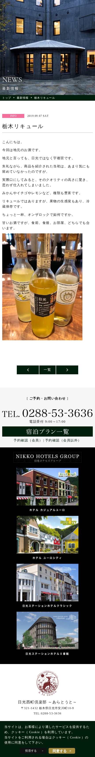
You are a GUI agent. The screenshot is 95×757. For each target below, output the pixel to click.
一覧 (47, 369)
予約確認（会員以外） (63, 440)
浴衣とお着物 (28, 369)
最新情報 (23, 98)
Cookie (34, 732)
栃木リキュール (44, 98)
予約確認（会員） (28, 440)
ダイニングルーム (67, 369)
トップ (6, 98)
